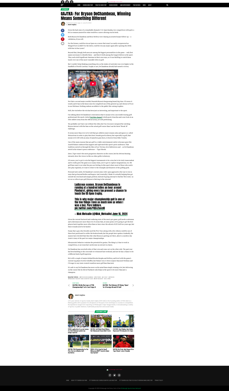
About (150, 5)
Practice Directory (100, 5)
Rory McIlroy (98, 278)
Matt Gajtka (72, 25)
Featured (98, 277)
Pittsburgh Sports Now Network (131, 388)
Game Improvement (125, 5)
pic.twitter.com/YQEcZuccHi (90, 208)
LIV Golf (105, 277)
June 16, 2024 (119, 214)
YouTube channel (96, 117)
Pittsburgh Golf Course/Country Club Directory (103, 380)
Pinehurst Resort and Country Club (81, 278)
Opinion (111, 277)
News (144, 5)
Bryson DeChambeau (86, 277)
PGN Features (136, 5)
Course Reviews (113, 5)
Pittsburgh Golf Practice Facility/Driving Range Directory (136, 380)
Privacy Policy (159, 380)
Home (78, 5)
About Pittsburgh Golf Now (79, 380)
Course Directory (88, 5)
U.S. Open (107, 278)
